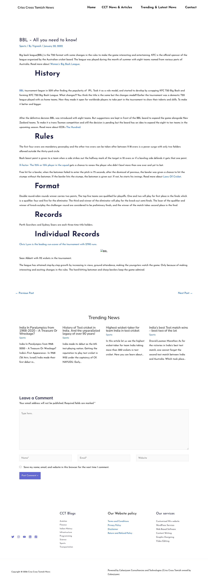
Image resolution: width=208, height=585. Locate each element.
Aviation (63, 521)
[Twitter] (12, 536)
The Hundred (73, 127)
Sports (22, 46)
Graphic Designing (165, 537)
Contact (191, 7)
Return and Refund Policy (120, 533)
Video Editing (162, 541)
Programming (66, 536)
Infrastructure (66, 532)
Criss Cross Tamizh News (36, 7)
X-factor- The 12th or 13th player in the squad (44, 165)
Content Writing (164, 533)
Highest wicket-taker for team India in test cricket (122, 329)
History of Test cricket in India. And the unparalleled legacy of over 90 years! (81, 331)
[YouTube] (24, 536)
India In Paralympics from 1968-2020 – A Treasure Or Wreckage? (38, 331)
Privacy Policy (114, 525)
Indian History (66, 529)
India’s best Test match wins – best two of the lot (168, 329)
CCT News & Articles (117, 7)
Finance (63, 525)
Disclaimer (113, 529)
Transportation (66, 547)
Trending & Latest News (158, 7)
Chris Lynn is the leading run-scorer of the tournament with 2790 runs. (58, 244)
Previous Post (24, 293)
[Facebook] (36, 536)
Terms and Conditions (118, 521)
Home (91, 7)
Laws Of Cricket (172, 176)
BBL (21, 90)
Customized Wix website (167, 521)
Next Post (185, 293)
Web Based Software (166, 529)
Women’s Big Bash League (64, 64)
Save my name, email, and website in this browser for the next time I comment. (66, 467)
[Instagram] (18, 536)
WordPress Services (165, 525)
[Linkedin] (30, 536)
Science (63, 540)
